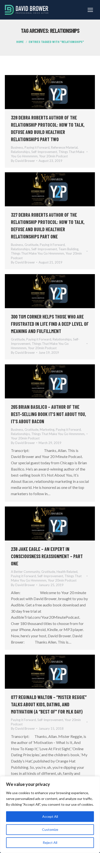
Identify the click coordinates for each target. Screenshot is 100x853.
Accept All (50, 816)
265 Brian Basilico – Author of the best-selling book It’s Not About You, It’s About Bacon (48, 414)
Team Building (68, 249)
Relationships (20, 152)
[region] (50, 814)
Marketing (47, 429)
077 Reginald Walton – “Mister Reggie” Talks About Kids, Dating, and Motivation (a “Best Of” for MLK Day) (49, 704)
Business (17, 147)
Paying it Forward (37, 147)
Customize (50, 829)
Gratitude (31, 245)
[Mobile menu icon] (90, 10)
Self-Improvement (44, 152)
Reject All (50, 842)
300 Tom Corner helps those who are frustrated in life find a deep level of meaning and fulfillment (50, 324)
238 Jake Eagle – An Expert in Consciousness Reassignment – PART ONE (47, 556)
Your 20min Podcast (53, 156)
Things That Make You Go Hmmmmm (37, 253)
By (23, 161)
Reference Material (64, 147)
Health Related (67, 572)
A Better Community (25, 572)
